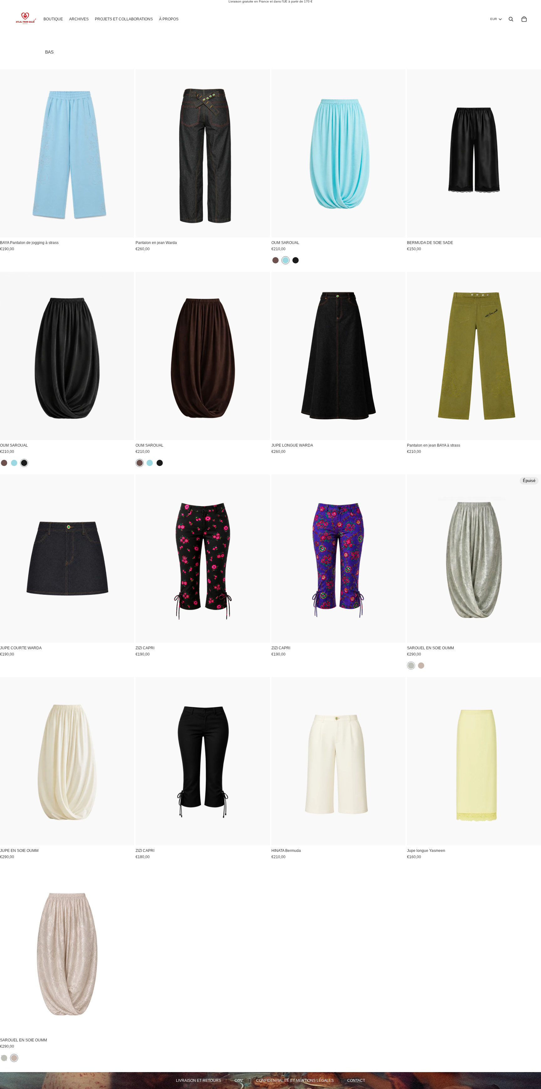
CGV (238, 1080)
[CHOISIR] (124, 227)
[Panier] (524, 19)
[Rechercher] (511, 19)
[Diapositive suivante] (124, 153)
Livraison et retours (198, 1080)
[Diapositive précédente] (9, 153)
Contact (356, 1080)
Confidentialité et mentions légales (295, 1080)
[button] (275, 260)
